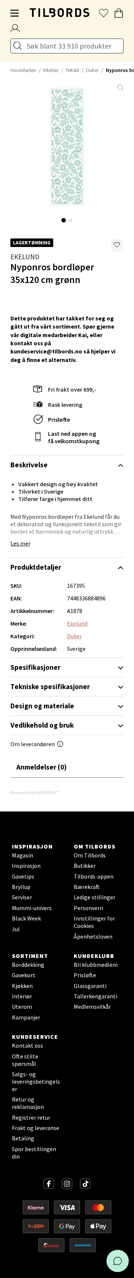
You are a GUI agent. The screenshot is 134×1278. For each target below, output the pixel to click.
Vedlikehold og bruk (42, 725)
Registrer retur (31, 1117)
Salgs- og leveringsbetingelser (36, 1081)
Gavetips (23, 876)
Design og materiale (42, 705)
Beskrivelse (29, 464)
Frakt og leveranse (35, 1128)
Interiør (50, 70)
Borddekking (28, 964)
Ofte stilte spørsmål (25, 1060)
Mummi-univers (32, 908)
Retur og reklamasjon (28, 1103)
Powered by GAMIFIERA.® (34, 792)
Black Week (26, 918)
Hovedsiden (23, 70)
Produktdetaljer (35, 567)
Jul (16, 929)
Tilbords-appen (94, 876)
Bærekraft (87, 886)
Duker (92, 70)
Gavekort (23, 975)
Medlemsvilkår (92, 1006)
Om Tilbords (90, 855)
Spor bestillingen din (34, 1152)
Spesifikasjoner (35, 667)
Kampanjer (26, 1017)
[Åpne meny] (14, 13)
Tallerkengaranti (95, 996)
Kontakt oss (27, 1045)
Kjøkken (22, 985)
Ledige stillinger (94, 897)
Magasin (22, 855)
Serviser (22, 897)
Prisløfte (59, 419)
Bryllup (21, 886)
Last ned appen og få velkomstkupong (73, 437)
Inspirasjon (26, 865)
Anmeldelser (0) (41, 766)
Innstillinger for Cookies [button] (94, 922)
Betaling (23, 1138)
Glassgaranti (90, 985)
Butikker (85, 865)
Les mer (20, 543)
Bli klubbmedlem (96, 964)
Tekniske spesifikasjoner (50, 686)
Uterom (22, 1006)
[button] (117, 245)
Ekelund (24, 256)
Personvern (88, 908)
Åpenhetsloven (93, 936)
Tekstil (72, 70)
